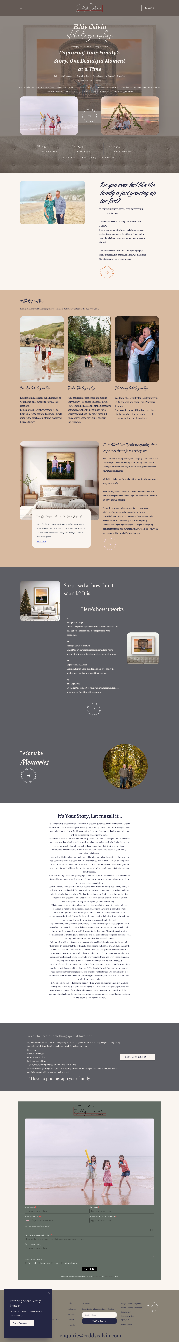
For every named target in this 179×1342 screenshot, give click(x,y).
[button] (49, 1292)
